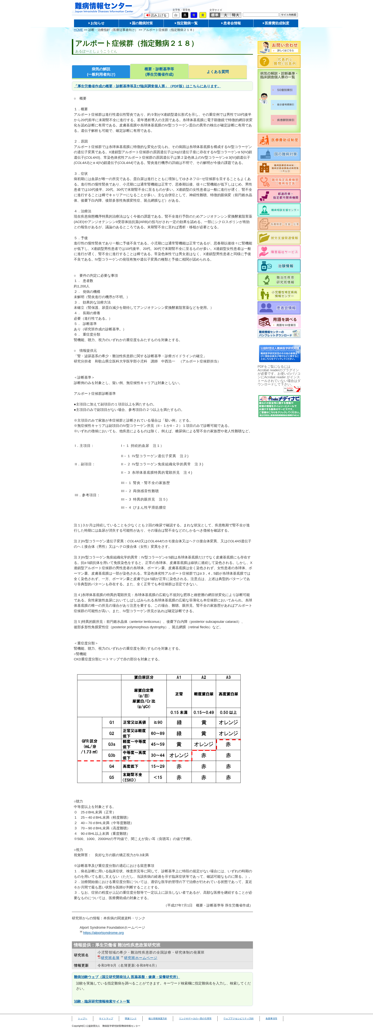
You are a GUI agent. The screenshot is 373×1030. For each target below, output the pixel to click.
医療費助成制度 (277, 23)
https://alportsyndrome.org (103, 933)
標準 (215, 15)
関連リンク (131, 1018)
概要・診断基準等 (159, 71)
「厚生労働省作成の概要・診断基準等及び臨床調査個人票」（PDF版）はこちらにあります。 (147, 86)
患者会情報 (232, 23)
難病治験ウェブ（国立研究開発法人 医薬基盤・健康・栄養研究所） (127, 977)
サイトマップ (106, 1018)
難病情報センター (104, 7)
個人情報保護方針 (157, 1018)
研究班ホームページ (140, 958)
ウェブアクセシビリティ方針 (238, 1018)
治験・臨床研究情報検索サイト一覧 (102, 1001)
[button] (156, 15)
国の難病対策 (142, 23)
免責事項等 (271, 1018)
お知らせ (98, 23)
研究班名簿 (110, 958)
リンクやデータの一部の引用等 (195, 1018)
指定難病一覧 (187, 23)
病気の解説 (101, 71)
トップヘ (82, 1018)
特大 (235, 15)
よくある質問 (218, 72)
